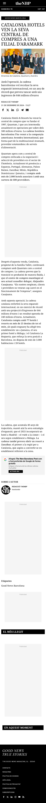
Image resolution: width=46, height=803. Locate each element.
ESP (43, 9)
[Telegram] (22, 110)
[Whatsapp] (17, 110)
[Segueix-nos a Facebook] (3, 797)
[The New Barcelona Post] (14, 752)
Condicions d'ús (9, 788)
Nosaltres (6, 772)
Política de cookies (10, 776)
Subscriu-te (7, 9)
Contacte (6, 768)
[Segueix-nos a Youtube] (19, 797)
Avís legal (6, 780)
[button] (4, 3)
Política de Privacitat (11, 784)
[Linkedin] (12, 110)
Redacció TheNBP (9, 102)
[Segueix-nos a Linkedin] (11, 797)
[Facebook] (3, 110)
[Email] (27, 110)
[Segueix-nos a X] (7, 797)
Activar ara (14, 471)
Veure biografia (16, 489)
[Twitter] (8, 110)
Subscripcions (8, 792)
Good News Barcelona (15, 18)
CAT (39, 9)
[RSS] (23, 797)
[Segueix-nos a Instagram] (15, 797)
